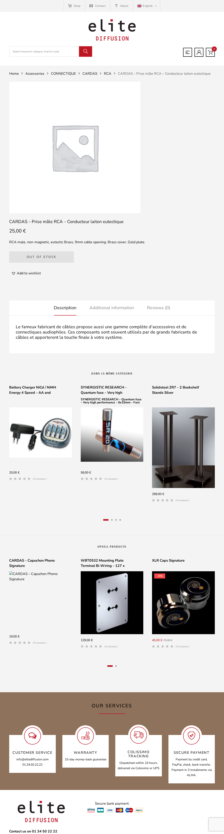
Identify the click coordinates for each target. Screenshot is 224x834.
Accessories (34, 73)
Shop (77, 6)
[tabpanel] (40, 434)
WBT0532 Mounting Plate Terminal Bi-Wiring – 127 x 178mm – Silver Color (103, 565)
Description (65, 308)
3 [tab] (116, 520)
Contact (100, 6)
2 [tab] (112, 520)
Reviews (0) (158, 308)
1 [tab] (105, 520)
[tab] (65, 307)
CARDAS (89, 73)
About (124, 6)
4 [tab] (120, 520)
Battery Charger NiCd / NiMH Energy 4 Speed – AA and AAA (32, 392)
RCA (107, 73)
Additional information (111, 308)
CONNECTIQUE (63, 73)
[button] (26, 273)
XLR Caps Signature (168, 560)
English (147, 6)
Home (14, 73)
